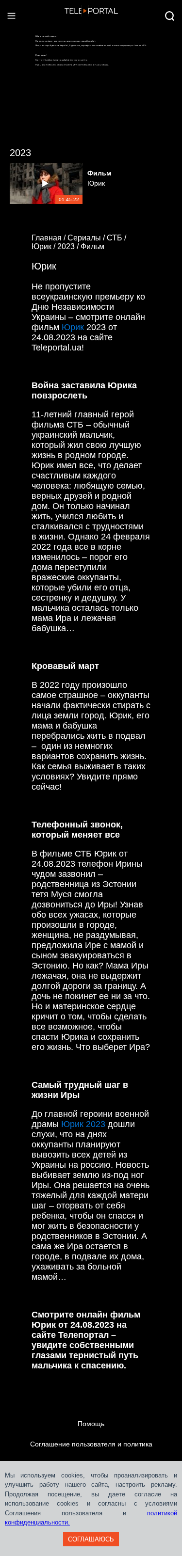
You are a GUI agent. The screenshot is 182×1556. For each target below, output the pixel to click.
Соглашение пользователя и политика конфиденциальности (91, 1454)
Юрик (73, 327)
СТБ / (117, 238)
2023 (20, 152)
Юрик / (44, 246)
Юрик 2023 (83, 1124)
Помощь (91, 1424)
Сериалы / (87, 238)
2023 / (69, 246)
